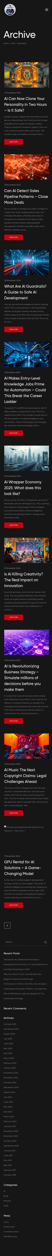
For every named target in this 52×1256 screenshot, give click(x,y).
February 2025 (10, 1063)
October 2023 (10, 1141)
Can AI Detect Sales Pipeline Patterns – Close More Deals (26, 196)
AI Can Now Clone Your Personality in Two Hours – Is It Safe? (25, 104)
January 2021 (9, 1150)
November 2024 (11, 1077)
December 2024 (11, 1073)
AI (4, 1191)
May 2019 (8, 1160)
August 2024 (9, 1092)
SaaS (6, 1206)
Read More (14, 142)
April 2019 (8, 1165)
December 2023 (11, 1131)
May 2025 (8, 1048)
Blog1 (6, 1196)
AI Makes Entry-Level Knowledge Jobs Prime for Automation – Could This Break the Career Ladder (25, 390)
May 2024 (8, 1107)
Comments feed (11, 1231)
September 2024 (11, 1087)
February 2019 (10, 1170)
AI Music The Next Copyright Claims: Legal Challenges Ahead (25, 776)
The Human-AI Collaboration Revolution (21, 959)
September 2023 (11, 1146)
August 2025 (9, 1034)
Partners (7, 1201)
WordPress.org (10, 1236)
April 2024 (8, 1112)
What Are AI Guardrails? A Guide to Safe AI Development (25, 292)
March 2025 (9, 1058)
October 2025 (10, 1024)
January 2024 (10, 1126)
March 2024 (9, 1116)
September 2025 (11, 1029)
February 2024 (10, 1121)
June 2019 (8, 1155)
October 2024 (10, 1082)
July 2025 (8, 1039)
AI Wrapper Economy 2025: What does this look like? (22, 488)
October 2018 (10, 1175)
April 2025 (8, 1053)
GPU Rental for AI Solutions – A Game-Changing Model (22, 868)
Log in (6, 1222)
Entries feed (9, 1227)
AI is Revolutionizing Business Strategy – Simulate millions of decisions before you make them (22, 678)
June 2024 (8, 1102)
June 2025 (8, 1043)
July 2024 (8, 1097)
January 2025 (10, 1068)
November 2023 (11, 1136)
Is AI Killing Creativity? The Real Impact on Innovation (23, 580)
